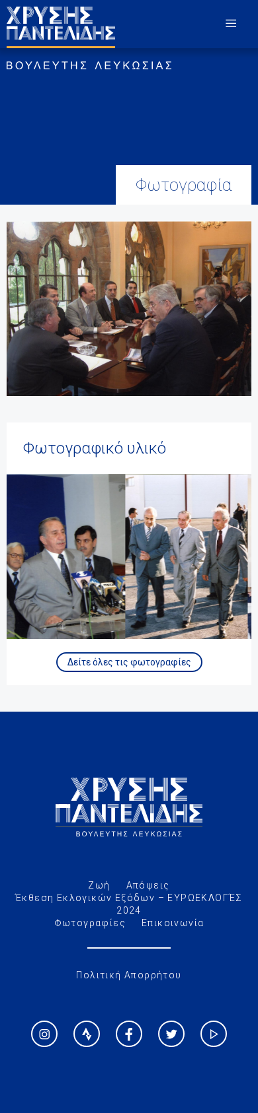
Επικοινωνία (173, 923)
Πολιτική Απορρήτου (128, 975)
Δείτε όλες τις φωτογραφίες (129, 662)
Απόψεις (148, 885)
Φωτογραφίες (90, 923)
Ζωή (99, 885)
